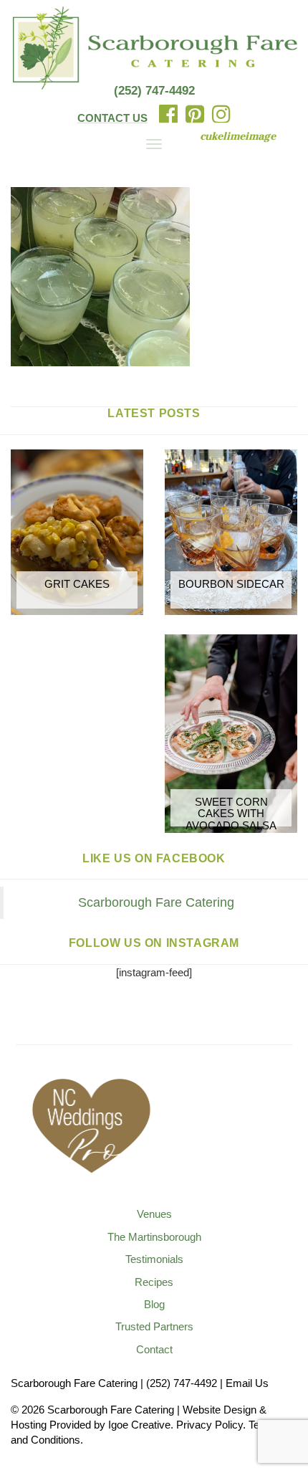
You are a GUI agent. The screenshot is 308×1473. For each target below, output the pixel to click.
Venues (154, 1214)
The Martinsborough (154, 1237)
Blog (154, 1304)
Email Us (247, 1383)
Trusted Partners (154, 1326)
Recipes (154, 1282)
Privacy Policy (209, 1425)
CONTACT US (112, 118)
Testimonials (154, 1259)
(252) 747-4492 (154, 90)
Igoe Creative (139, 1425)
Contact (154, 1349)
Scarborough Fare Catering (156, 902)
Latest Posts (153, 413)
